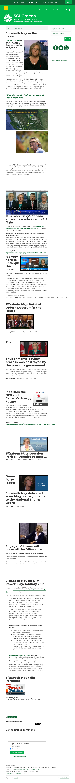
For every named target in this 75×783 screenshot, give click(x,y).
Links (31, 2)
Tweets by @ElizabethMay (60, 60)
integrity (10, 717)
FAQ (68, 10)
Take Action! (44, 10)
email (16, 778)
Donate (67, 2)
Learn (33, 10)
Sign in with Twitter (58, 29)
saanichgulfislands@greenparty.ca (27, 769)
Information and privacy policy (16, 773)
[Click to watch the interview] (27, 119)
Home (16, 2)
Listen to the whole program (19, 655)
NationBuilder (64, 778)
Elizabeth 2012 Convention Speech (24, 711)
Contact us (23, 2)
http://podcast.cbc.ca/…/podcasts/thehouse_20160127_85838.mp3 (30, 424)
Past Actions (57, 10)
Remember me (17, 749)
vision (14, 717)
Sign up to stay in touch (49, 2)
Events (37, 2)
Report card (12, 40)
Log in (61, 2)
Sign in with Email (58, 33)
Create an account (19, 756)
